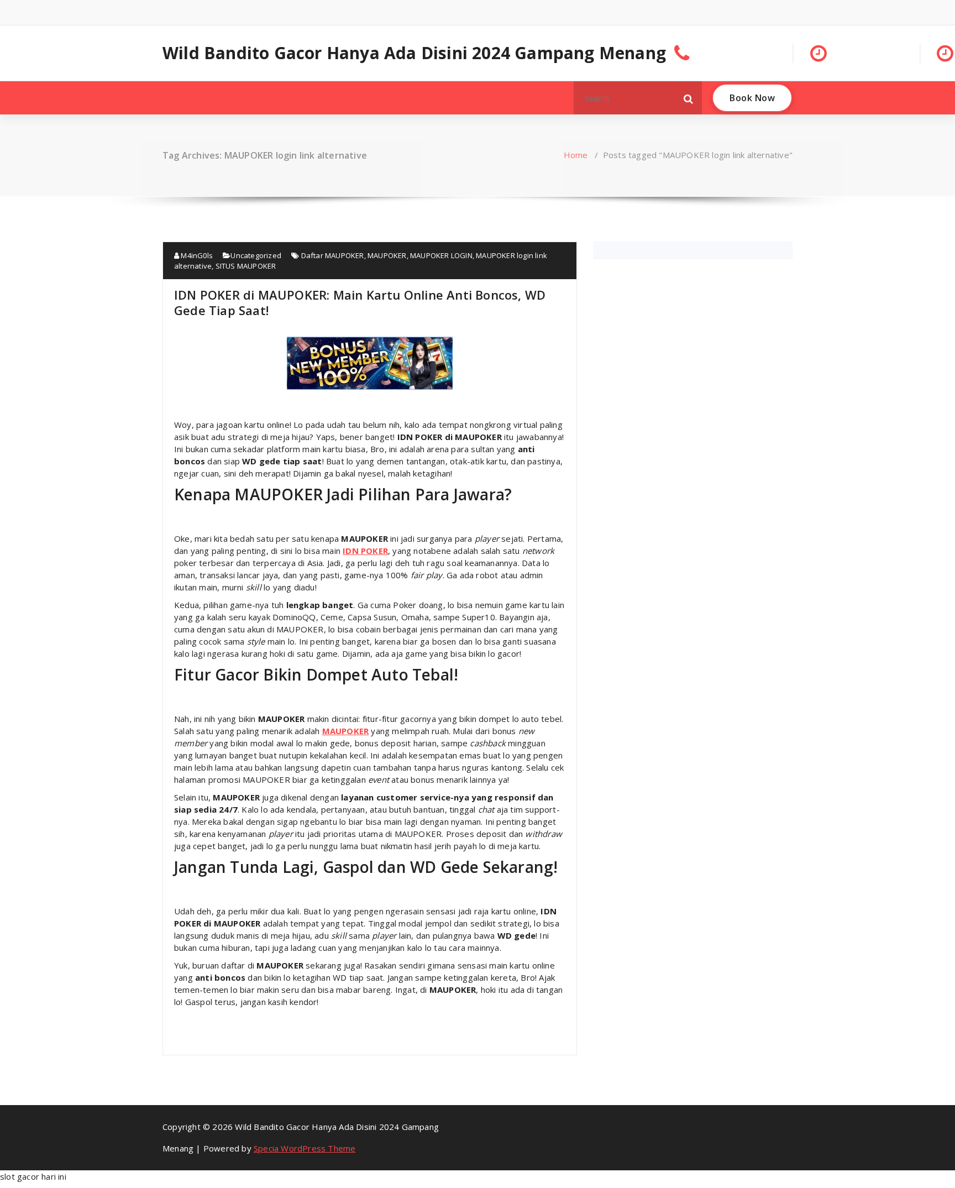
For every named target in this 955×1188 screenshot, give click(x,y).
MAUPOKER (387, 255)
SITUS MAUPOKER (246, 266)
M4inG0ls (196, 255)
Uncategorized (255, 255)
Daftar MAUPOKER (332, 255)
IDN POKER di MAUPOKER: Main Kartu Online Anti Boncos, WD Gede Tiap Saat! (359, 302)
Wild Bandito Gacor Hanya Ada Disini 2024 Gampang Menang (414, 53)
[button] (688, 98)
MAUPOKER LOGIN (441, 255)
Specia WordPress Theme (304, 1148)
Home (576, 154)
